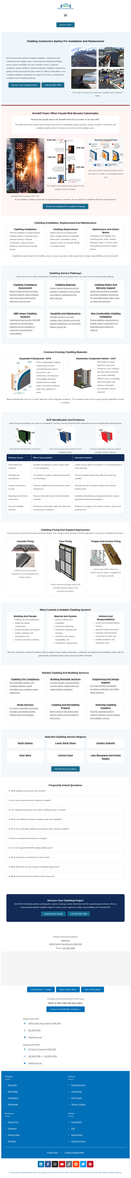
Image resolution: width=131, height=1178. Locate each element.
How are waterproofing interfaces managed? (29, 838)
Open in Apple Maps (68, 989)
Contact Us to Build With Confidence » (65, 1009)
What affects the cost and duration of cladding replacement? (35, 867)
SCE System (13, 1091)
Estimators (12, 1128)
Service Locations (78, 1104)
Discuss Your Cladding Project (24, 85)
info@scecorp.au (35, 1037)
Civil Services (76, 1091)
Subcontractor (77, 1135)
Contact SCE (76, 1122)
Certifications (13, 1098)
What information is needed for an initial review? (30, 857)
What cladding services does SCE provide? (28, 791)
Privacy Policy (52, 1152)
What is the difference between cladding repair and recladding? (36, 819)
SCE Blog (12, 1141)
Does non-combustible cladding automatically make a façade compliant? (40, 829)
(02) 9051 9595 (34, 1056)
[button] (65, 15)
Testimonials (13, 1104)
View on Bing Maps (92, 989)
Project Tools (13, 1122)
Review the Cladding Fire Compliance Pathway (65, 206)
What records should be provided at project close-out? (33, 876)
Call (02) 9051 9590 (53, 85)
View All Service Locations (65, 769)
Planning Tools (14, 1135)
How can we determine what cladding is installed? (31, 800)
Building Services (78, 1085)
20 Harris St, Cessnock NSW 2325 (42, 1049)
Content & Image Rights (74, 1152)
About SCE (12, 1085)
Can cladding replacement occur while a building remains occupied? (38, 810)
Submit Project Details (53, 914)
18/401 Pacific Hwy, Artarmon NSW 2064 (65, 944)
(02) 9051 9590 (68, 948)
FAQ (73, 1128)
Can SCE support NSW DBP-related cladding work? (32, 848)
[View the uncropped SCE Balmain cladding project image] (97, 67)
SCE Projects (76, 1098)
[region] (65, 485)
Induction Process (78, 1141)
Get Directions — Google (41, 989)
